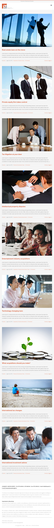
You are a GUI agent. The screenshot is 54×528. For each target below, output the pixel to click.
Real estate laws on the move (13, 50)
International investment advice (14, 463)
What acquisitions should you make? (16, 363)
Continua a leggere (47, 60)
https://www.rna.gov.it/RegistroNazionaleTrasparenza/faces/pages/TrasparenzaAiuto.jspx (21, 496)
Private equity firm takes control (14, 102)
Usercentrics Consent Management (15, 522)
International (25, 112)
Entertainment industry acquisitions (16, 259)
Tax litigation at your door (12, 154)
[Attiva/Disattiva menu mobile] (51, 5)
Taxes (23, 60)
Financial (20, 60)
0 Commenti (27, 60)
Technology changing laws (12, 311)
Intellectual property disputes (13, 206)
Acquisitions (16, 60)
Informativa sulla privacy (7, 520)
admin (4, 60)
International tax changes (12, 410)
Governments (19, 112)
